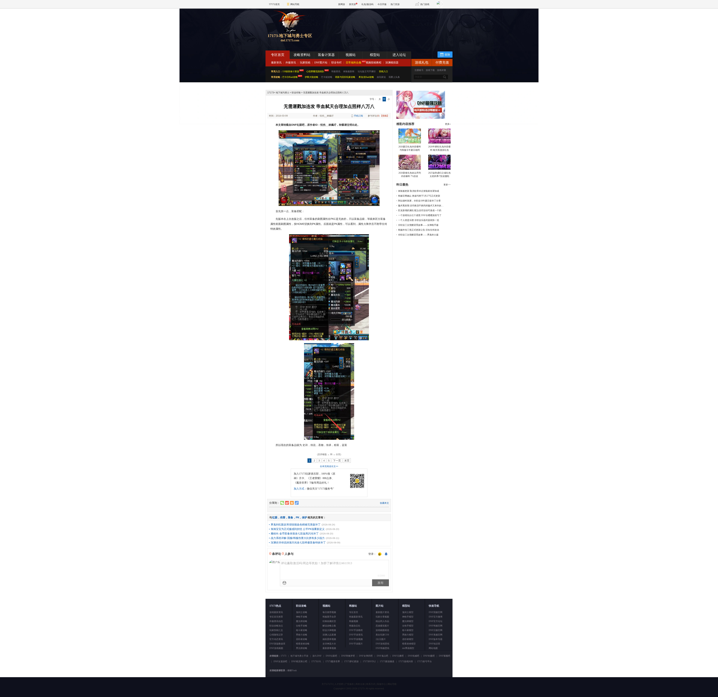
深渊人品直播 (329, 634)
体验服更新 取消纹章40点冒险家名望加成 (418, 191)
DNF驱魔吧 (444, 656)
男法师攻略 (301, 648)
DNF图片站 (320, 62)
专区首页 (277, 55)
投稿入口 (383, 71)
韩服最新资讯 (356, 616)
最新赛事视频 (329, 648)
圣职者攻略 (301, 639)
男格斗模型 (407, 634)
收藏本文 (384, 503)
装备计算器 (326, 55)
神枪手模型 (407, 616)
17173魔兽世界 (332, 661)
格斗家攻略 (301, 630)
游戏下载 (430, 70)
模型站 (375, 55)
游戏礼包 (421, 62)
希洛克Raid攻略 (366, 77)
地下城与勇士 (282, 92)
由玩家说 (381, 77)
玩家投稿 (305, 62)
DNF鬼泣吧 (382, 656)
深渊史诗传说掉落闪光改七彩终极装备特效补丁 (298, 542)
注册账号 (419, 70)
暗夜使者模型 (409, 643)
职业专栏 (336, 62)
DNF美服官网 (435, 634)
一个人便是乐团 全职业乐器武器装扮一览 (418, 220)
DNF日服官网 (435, 630)
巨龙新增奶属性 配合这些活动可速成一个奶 (419, 210)
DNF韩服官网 (435, 625)
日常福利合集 (353, 62)
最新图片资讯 (382, 612)
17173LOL (316, 661)
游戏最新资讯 (276, 612)
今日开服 (382, 4)
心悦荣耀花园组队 (315, 71)
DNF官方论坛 (435, 621)
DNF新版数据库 (277, 643)
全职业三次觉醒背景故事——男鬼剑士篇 (418, 234)
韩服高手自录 (329, 616)
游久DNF (317, 656)
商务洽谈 (360, 684)
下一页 (337, 460)
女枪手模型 (407, 625)
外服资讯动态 (276, 621)
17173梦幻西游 (351, 661)
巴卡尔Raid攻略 (290, 77)
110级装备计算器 (290, 71)
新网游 (341, 4)
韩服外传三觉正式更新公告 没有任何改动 (418, 230)
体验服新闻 (348, 71)
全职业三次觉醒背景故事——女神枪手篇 (418, 225)
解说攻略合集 (329, 625)
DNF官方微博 (435, 616)
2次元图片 (381, 639)
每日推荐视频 (329, 612)
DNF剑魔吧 (429, 656)
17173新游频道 (387, 661)
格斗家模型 (407, 630)
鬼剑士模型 (407, 612)
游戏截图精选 (382, 630)
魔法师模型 (407, 621)
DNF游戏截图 (276, 648)
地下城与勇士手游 (299, 656)
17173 (270, 92)
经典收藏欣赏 (329, 621)
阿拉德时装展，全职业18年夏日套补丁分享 (419, 200)
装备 (290, 517)
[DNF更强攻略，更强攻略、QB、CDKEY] (420, 118)
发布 (380, 582)
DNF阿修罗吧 (348, 656)
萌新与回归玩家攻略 (345, 77)
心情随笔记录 (276, 634)
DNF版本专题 (435, 639)
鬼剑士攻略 (301, 612)
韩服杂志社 (354, 625)
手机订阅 (358, 115)
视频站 (351, 55)
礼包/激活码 (367, 4)
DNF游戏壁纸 (382, 643)
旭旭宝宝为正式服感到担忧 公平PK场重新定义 (298, 529)
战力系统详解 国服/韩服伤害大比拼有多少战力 (298, 537)
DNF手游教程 (356, 630)
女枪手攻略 (301, 625)
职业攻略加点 (276, 625)
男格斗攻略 (301, 634)
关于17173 (327, 684)
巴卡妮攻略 (326, 77)
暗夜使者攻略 (302, 643)
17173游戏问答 (405, 661)
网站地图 (433, 648)
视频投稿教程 (373, 62)
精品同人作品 (382, 621)
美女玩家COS (382, 634)
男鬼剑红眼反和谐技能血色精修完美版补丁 (295, 524)
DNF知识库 (434, 643)
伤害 (282, 517)
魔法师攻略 (301, 621)
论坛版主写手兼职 (367, 71)
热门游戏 (424, 4)
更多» (448, 124)
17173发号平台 (424, 661)
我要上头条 (394, 77)
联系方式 (370, 684)
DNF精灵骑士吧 (299, 661)
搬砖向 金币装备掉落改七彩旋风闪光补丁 (295, 533)
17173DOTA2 (369, 661)
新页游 (352, 4)
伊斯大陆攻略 (311, 77)
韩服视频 (353, 621)
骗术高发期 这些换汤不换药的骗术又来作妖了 (421, 205)
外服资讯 (291, 62)
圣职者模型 (407, 639)
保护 (304, 517)
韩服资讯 (335, 71)
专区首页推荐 (276, 616)
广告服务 (349, 684)
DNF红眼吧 (331, 656)
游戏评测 (441, 70)
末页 (346, 460)
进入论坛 (399, 55)
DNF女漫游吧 (280, 661)
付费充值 (442, 62)
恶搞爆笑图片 (382, 625)
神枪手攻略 (301, 616)
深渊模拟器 (391, 62)
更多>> (447, 184)
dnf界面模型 (408, 648)
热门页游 (395, 4)
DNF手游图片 (356, 643)
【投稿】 (384, 115)
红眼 (274, 517)
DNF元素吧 (398, 656)
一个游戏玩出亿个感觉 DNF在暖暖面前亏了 (419, 215)
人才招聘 (338, 684)
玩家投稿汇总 (276, 630)
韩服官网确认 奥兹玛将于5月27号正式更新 (419, 196)
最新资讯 (276, 62)
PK (297, 517)
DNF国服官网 (435, 612)
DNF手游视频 (356, 639)
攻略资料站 (302, 55)
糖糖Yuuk (292, 670)
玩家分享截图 (382, 616)
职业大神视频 (329, 630)
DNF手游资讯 (356, 634)
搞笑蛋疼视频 (329, 639)
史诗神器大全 (329, 643)
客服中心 (381, 684)
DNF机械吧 (413, 656)
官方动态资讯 (276, 639)
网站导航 (294, 4)
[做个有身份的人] (380, 554)
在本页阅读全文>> (329, 466)
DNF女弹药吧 (366, 656)
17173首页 (274, 4)
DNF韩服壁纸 (382, 648)
